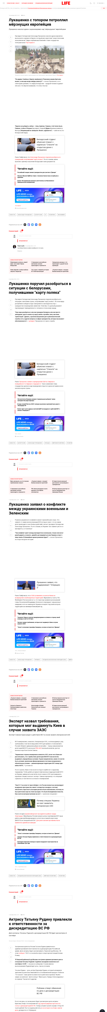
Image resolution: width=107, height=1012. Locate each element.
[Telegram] (32, 224)
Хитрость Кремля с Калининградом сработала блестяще (18, 707)
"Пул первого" (30, 42)
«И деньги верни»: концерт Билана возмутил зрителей (60, 270)
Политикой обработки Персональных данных (40, 8)
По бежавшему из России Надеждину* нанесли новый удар (18, 949)
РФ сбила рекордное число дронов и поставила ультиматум (39, 490)
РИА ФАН (39, 748)
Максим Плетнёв (20, 653)
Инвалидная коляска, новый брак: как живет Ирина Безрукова (18, 263)
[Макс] (28, 224)
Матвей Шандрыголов (21, 208)
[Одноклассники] (40, 224)
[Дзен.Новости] (24, 224)
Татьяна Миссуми (20, 903)
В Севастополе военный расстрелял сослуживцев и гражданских (60, 482)
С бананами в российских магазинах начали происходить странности (38, 263)
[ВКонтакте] (36, 224)
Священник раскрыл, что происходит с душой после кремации (60, 263)
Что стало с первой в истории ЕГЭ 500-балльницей (40, 270)
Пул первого (60, 75)
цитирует (32, 321)
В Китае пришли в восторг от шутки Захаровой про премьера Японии (60, 490)
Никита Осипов (19, 436)
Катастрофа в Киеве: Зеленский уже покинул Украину (38, 707)
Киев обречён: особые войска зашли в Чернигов (19, 270)
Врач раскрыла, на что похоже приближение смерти (19, 482)
